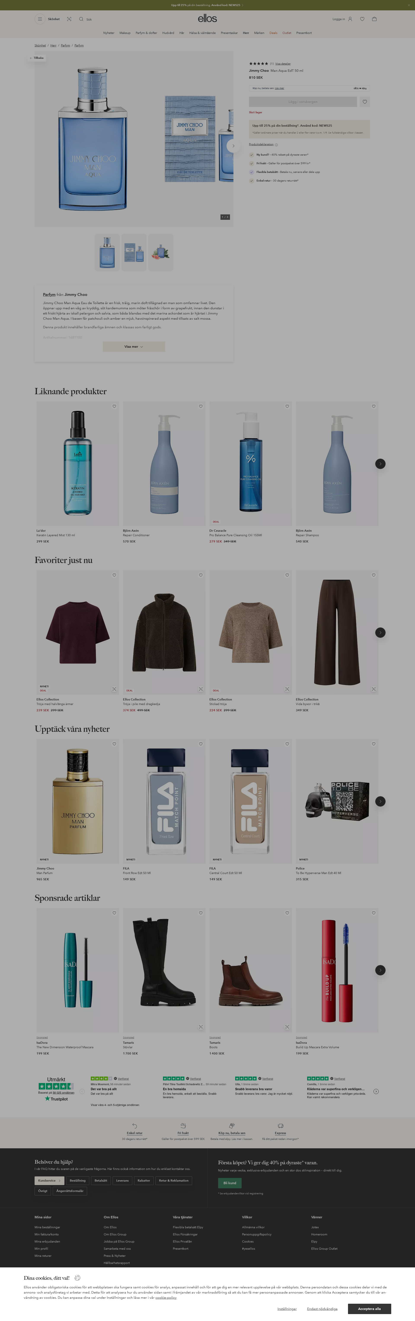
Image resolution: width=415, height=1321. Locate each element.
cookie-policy (166, 1297)
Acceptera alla (369, 1309)
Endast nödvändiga (322, 1309)
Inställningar (287, 1309)
